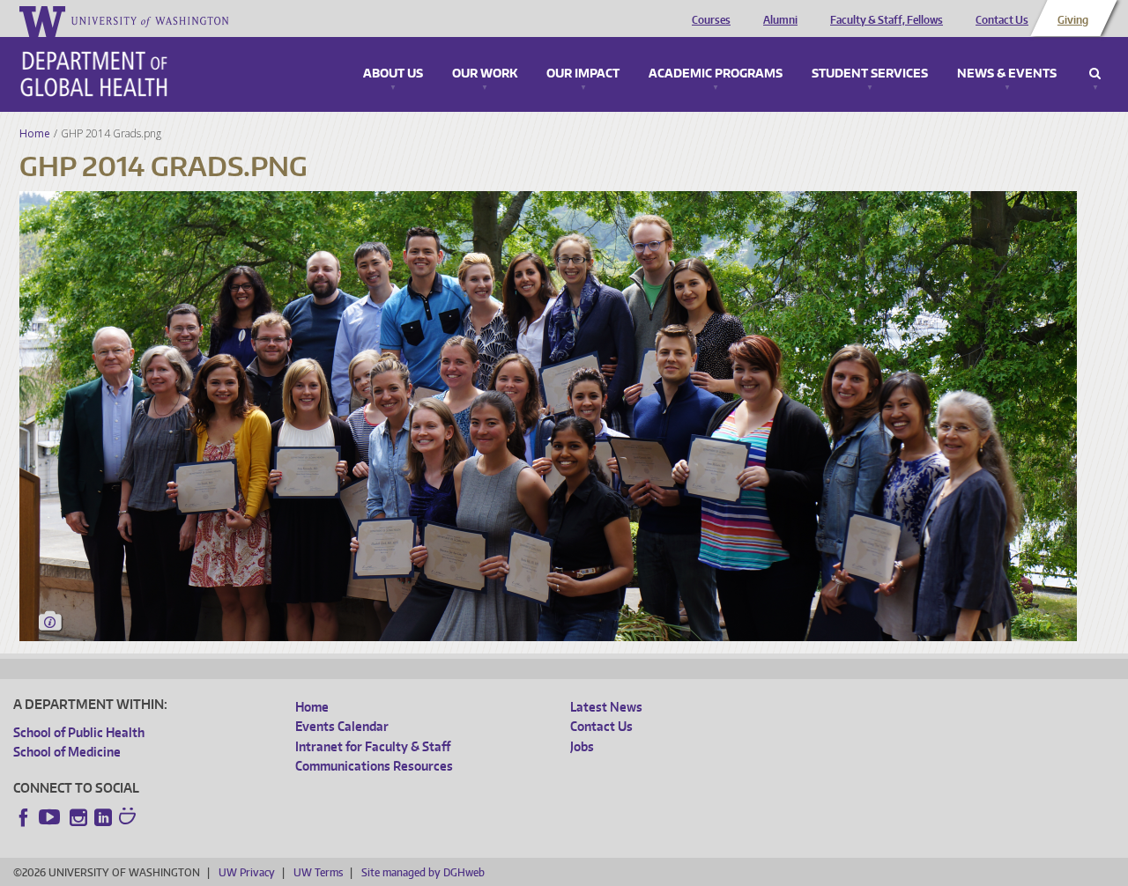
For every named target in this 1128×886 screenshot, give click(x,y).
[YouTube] (51, 817)
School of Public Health (79, 732)
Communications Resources (374, 765)
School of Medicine (67, 751)
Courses (711, 20)
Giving (1073, 20)
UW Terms (318, 872)
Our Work (484, 74)
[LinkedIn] (103, 817)
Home (34, 133)
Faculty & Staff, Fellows (886, 20)
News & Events (1007, 74)
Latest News (606, 706)
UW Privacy (247, 872)
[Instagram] (78, 817)
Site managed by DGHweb (423, 872)
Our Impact (583, 74)
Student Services (870, 74)
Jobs (582, 746)
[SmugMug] (129, 818)
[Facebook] (23, 817)
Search (1095, 74)
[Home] (93, 74)
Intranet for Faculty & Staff (372, 746)
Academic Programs (716, 74)
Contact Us (1002, 20)
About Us (393, 74)
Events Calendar (342, 726)
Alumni (780, 20)
